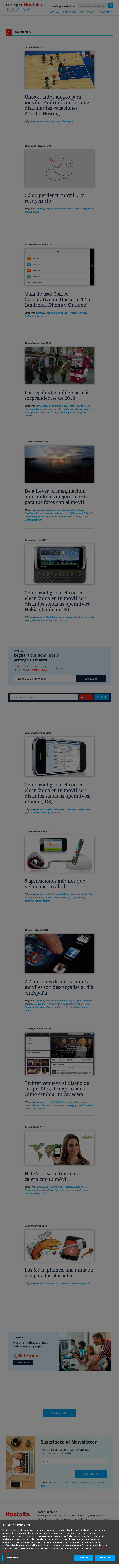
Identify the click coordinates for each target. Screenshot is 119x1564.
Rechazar (105, 1557)
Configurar (12, 1557)
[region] (59, 1542)
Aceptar (83, 1557)
